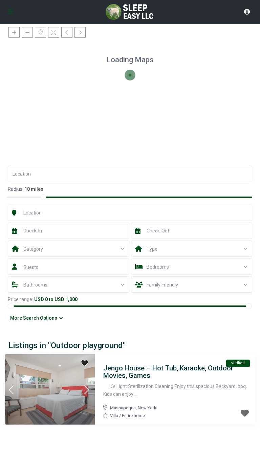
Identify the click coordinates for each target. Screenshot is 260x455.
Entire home (133, 415)
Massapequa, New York (133, 407)
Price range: (20, 299)
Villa (114, 415)
